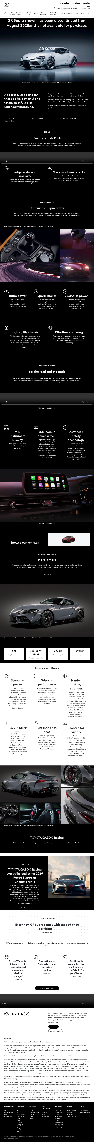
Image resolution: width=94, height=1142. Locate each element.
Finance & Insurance (53, 13)
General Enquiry (85, 1112)
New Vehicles (12, 13)
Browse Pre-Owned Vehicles (60, 1111)
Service (36, 13)
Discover (75, 13)
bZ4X (18, 1112)
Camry (6, 1114)
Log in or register (55, 1031)
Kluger (19, 1128)
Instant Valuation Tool (59, 1121)
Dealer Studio (14, 1138)
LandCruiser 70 (34, 1112)
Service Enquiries (70, 1113)
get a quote (77, 976)
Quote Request (59, 1124)
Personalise (68, 13)
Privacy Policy (46, 1136)
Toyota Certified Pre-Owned (59, 1127)
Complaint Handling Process (66, 1136)
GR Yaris (44, 1112)
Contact (82, 13)
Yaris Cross (20, 1124)
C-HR (18, 1120)
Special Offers (29, 13)
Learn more (18, 980)
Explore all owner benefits (47, 988)
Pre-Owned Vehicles (19, 13)
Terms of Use (54, 1136)
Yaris (5, 1110)
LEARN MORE (47, 932)
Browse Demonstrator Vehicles (59, 1116)
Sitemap (40, 1136)
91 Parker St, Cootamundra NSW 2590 (67, 8)
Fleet (61, 13)
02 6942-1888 (86, 8)
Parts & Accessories (43, 13)
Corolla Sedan (8, 1116)
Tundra (31, 1114)
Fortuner (19, 1122)
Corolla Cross (21, 1126)
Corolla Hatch (8, 1112)
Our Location (84, 1110)
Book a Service (71, 1110)
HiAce (31, 1116)
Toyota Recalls (71, 1116)
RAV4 (18, 1110)
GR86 (43, 1114)
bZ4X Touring (21, 1114)
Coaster (31, 1118)
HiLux (31, 1110)
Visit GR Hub (47, 574)
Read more (25, 908)
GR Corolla (45, 1116)
